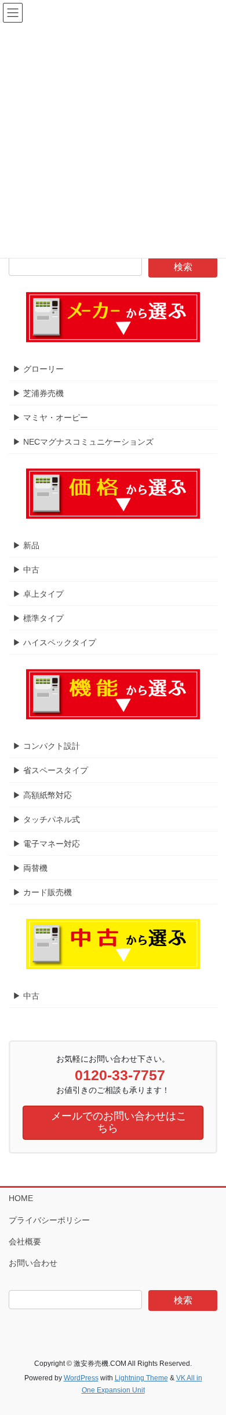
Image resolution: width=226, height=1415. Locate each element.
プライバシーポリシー (49, 1220)
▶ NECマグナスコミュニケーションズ (83, 441)
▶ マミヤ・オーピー (50, 417)
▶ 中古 (26, 569)
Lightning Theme (141, 1378)
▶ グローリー (38, 369)
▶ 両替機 (30, 868)
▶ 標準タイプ (38, 618)
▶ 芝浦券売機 (38, 393)
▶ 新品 (26, 545)
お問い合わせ (33, 1263)
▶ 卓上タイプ (38, 593)
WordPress (81, 1378)
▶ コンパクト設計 (46, 746)
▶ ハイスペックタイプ (54, 642)
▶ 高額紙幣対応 (42, 795)
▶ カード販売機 (42, 892)
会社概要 (25, 1241)
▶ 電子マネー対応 (46, 843)
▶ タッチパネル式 (46, 819)
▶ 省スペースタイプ (50, 770)
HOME (21, 1198)
